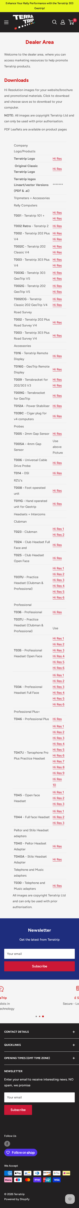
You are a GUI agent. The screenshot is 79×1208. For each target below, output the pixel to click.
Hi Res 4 (58, 586)
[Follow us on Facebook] (7, 1144)
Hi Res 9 (58, 773)
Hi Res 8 (58, 767)
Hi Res (57, 158)
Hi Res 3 (58, 580)
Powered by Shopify (16, 1199)
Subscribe (39, 966)
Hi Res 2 (58, 535)
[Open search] (54, 22)
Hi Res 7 (58, 761)
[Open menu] (6, 22)
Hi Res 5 (58, 592)
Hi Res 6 (58, 597)
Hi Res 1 (58, 529)
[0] (71, 22)
